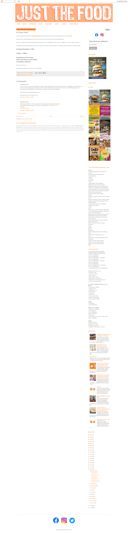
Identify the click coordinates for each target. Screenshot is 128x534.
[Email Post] (36, 72)
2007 (91, 507)
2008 (91, 505)
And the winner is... (95, 474)
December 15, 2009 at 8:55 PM (26, 97)
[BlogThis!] (40, 73)
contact (64, 24)
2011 (91, 465)
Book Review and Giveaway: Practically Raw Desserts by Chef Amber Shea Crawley (103, 376)
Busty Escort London (24, 108)
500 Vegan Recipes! (95, 481)
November (93, 471)
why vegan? (48, 24)
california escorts (53, 105)
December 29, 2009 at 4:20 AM (27, 110)
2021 (91, 443)
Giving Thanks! (94, 477)
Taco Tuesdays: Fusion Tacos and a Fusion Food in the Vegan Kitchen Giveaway (103, 364)
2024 (91, 437)
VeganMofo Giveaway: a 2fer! (103, 419)
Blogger (70, 529)
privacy (57, 24)
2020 (91, 445)
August (93, 488)
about (24, 24)
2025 (91, 435)
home (18, 24)
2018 (91, 450)
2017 (91, 452)
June (92, 492)
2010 (91, 467)
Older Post (82, 116)
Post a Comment (22, 113)
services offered (73, 24)
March (92, 498)
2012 (91, 462)
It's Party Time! (94, 472)
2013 (91, 460)
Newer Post (19, 116)
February (93, 500)
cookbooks (32, 24)
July (92, 490)
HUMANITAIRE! (69, 36)
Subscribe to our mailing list (98, 41)
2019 (91, 447)
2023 (91, 439)
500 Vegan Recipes (35, 36)
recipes (40, 24)
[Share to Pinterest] (45, 73)
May (92, 494)
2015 (91, 456)
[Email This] (38, 73)
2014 (91, 458)
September (93, 485)
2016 (91, 454)
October (93, 483)
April (92, 496)
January (93, 502)
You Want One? (93, 356)
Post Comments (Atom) (27, 118)
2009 (91, 469)
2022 (91, 441)
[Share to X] (42, 73)
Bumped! (99, 386)
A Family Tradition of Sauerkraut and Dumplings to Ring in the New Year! (103, 409)
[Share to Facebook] (43, 73)
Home (50, 116)
